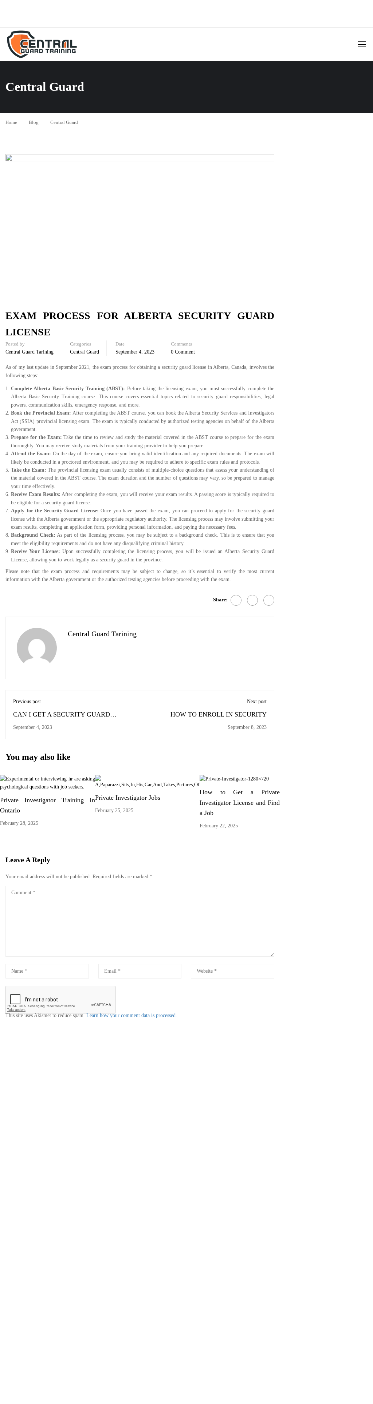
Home (11, 122)
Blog (34, 122)
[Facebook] (236, 600)
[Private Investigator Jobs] (147, 781)
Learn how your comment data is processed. (131, 1015)
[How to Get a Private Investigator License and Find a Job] (234, 779)
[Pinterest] (268, 600)
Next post (257, 701)
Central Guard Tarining (29, 352)
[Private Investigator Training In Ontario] (47, 782)
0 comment (183, 352)
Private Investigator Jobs (127, 797)
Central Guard (64, 122)
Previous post (27, 701)
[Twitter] (252, 600)
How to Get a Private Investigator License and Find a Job (240, 802)
